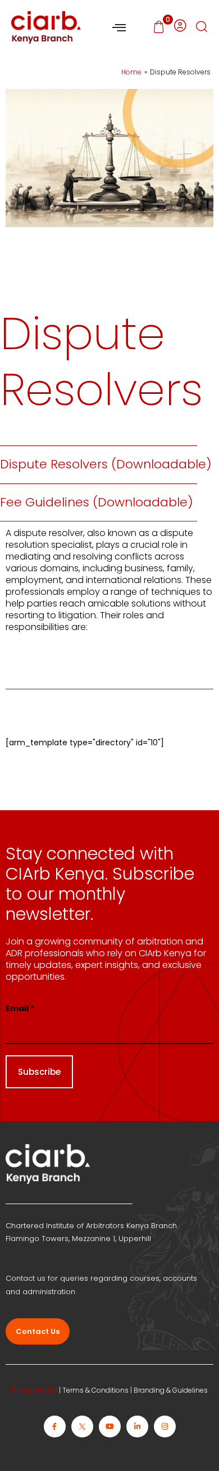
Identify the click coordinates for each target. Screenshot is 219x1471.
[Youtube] (110, 1426)
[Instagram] (165, 1426)
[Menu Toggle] (119, 27)
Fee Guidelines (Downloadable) (96, 502)
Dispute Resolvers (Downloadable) (106, 464)
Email (20, 1008)
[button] (201, 27)
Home (131, 72)
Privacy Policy (34, 1390)
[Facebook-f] (55, 1426)
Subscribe (39, 1072)
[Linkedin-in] (137, 1426)
